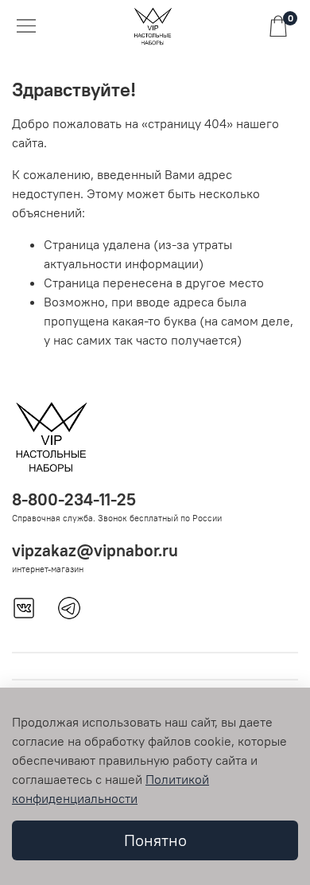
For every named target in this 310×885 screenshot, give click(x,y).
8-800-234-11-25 (74, 499)
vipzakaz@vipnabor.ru (95, 550)
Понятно (155, 840)
